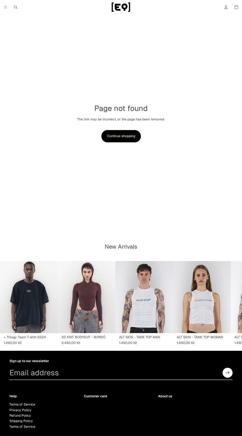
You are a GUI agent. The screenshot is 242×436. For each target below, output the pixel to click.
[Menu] (5, 7)
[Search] (15, 7)
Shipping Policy (21, 421)
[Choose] (50, 326)
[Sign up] (228, 373)
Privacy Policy (20, 410)
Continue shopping (121, 136)
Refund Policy (20, 415)
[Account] (226, 7)
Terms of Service (22, 404)
